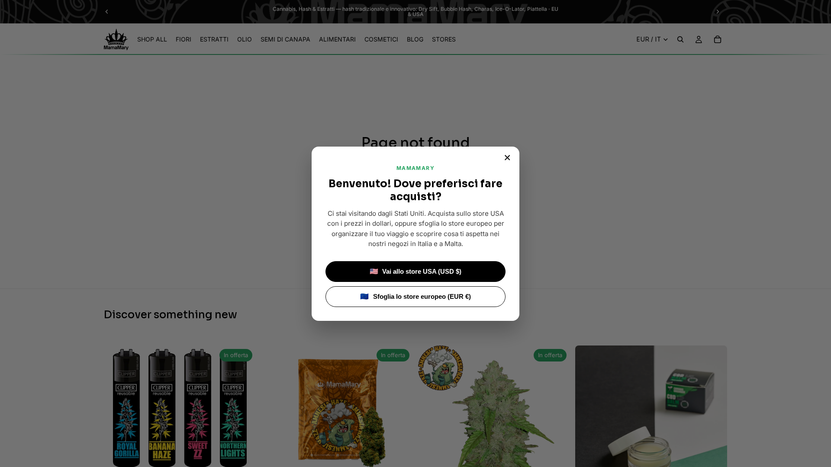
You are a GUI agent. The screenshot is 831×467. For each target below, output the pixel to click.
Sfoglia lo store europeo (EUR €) (415, 296)
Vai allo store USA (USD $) (416, 271)
